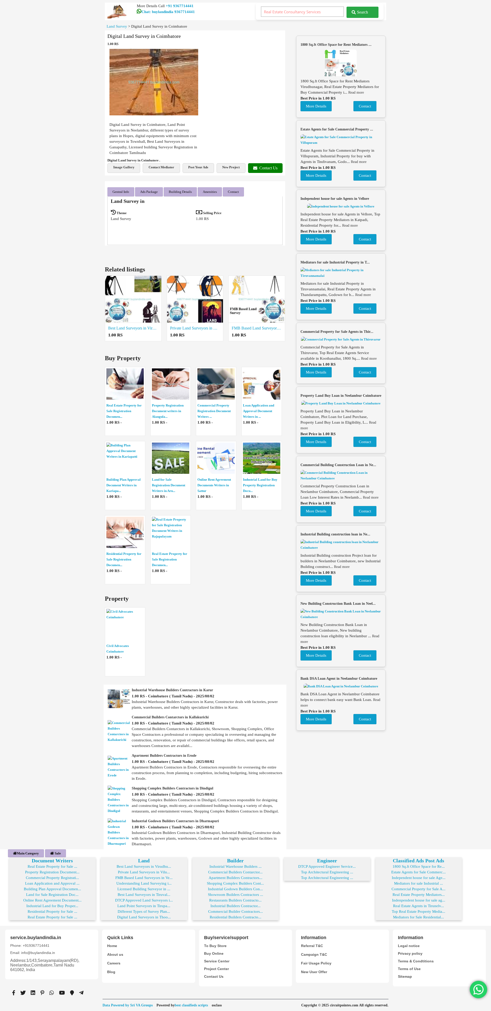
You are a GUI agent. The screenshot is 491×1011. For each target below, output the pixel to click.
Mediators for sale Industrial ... (418, 883)
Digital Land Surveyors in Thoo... (144, 917)
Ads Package (149, 192)
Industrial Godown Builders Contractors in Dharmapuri (175, 821)
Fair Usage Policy (316, 963)
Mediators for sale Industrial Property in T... (335, 262)
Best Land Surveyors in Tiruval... (144, 895)
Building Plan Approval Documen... (52, 889)
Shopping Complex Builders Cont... (235, 883)
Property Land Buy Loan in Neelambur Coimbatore (340, 396)
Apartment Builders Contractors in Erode (164, 755)
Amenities (210, 192)
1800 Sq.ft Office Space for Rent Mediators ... (336, 45)
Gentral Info (121, 192)
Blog (111, 972)
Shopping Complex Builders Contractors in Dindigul (172, 788)
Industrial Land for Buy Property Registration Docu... (260, 485)
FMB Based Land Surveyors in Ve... (144, 878)
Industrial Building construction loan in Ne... (335, 534)
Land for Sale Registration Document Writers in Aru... (168, 485)
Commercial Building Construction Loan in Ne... (338, 465)
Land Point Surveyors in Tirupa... (143, 906)
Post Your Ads (198, 167)
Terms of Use (409, 969)
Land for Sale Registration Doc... (52, 895)
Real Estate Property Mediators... (419, 895)
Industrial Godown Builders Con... (235, 889)
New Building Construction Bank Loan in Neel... (338, 604)
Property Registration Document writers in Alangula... (168, 411)
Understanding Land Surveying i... (144, 883)
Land (144, 860)
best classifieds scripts (191, 1005)
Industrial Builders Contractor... (235, 906)
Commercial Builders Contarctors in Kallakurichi (170, 717)
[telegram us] (81, 993)
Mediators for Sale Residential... (418, 917)
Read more (356, 92)
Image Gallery (124, 167)
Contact (233, 192)
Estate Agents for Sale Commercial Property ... (336, 129)
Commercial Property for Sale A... (418, 889)
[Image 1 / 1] (153, 82)
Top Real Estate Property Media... (418, 911)
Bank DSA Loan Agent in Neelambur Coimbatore (338, 678)
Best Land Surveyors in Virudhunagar (133, 328)
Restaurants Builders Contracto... (235, 900)
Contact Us (268, 168)
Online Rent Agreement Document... (52, 900)
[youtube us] (62, 993)
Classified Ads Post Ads (418, 860)
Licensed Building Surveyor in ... (143, 889)
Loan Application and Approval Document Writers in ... (258, 411)
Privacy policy (410, 953)
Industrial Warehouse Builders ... (235, 866)
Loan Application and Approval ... (52, 883)
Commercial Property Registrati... (52, 878)
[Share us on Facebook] (14, 993)
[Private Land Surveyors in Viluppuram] (195, 299)
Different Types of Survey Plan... (144, 911)
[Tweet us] (23, 993)
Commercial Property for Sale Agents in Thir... (336, 332)
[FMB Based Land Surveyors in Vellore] (257, 299)
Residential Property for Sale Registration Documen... (123, 559)
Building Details (180, 192)
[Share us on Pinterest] (42, 993)
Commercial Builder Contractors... (235, 911)
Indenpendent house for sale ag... (418, 900)
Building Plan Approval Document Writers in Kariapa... (123, 485)
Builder (235, 860)
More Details (316, 106)
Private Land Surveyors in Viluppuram (195, 328)
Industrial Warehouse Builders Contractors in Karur (172, 690)
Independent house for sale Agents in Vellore (334, 199)
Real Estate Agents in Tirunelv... (418, 906)
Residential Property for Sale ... (52, 911)
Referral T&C (312, 946)
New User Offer (314, 972)
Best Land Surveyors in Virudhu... (144, 866)
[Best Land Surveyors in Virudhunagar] (133, 299)
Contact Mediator (161, 167)
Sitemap (405, 976)
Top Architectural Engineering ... (327, 872)
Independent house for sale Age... (418, 878)
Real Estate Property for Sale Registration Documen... (124, 411)
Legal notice (409, 946)
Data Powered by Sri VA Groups (128, 1005)
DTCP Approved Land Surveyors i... (144, 900)
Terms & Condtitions (416, 961)
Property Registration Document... (52, 872)
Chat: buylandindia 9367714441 (168, 12)
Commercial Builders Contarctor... (235, 872)
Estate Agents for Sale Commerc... (418, 872)
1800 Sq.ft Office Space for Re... (419, 866)
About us (115, 954)
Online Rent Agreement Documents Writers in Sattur (214, 485)
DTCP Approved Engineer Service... (327, 866)
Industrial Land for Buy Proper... (52, 906)
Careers (113, 963)
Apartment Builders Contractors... (235, 878)
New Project (231, 167)
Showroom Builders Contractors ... (235, 895)
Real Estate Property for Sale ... (52, 866)
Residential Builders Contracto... (235, 917)
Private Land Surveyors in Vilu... (144, 872)
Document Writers (52, 860)
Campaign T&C (314, 954)
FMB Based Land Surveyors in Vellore (257, 328)
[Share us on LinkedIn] (33, 993)
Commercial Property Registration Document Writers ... (214, 411)
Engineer (327, 860)
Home (112, 946)
